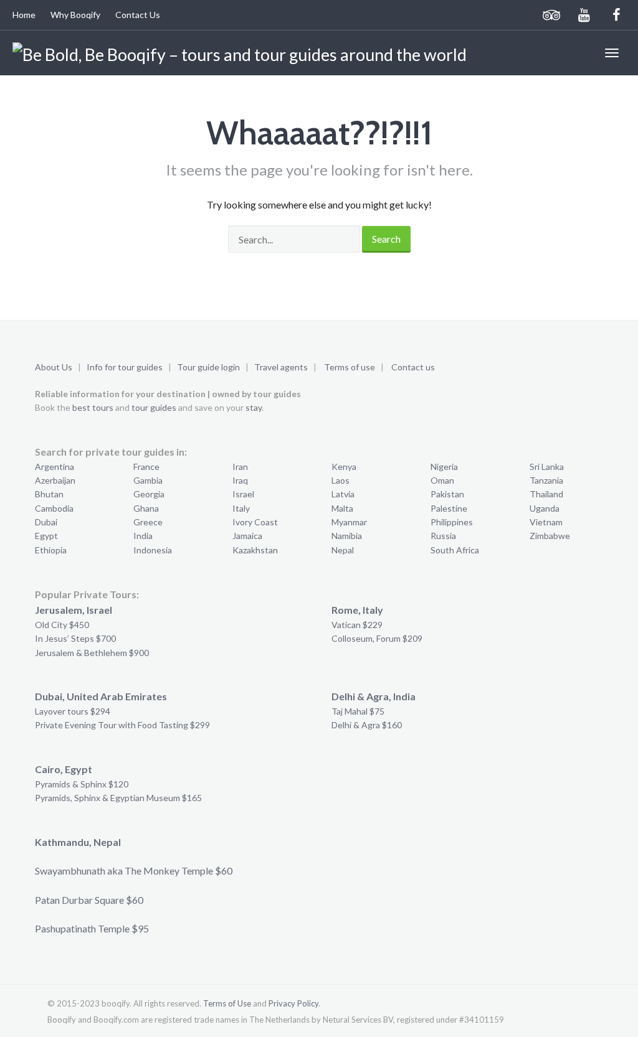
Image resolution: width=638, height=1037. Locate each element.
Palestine (449, 508)
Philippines (452, 522)
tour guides (153, 407)
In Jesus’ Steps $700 (75, 638)
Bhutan (49, 494)
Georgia (148, 494)
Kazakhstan (255, 550)
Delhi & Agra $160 (366, 725)
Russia (443, 535)
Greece (148, 522)
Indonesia (152, 550)
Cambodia (54, 508)
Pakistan (447, 494)
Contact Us (137, 14)
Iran (240, 466)
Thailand (546, 494)
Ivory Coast (255, 522)
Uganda (544, 508)
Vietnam (546, 522)
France (146, 466)
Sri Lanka (547, 466)
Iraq (240, 480)
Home (24, 14)
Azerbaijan (55, 480)
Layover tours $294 (72, 711)
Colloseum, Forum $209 (376, 638)
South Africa (455, 550)
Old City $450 (62, 624)
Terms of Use (227, 1003)
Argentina (54, 466)
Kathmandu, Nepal (78, 842)
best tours (92, 407)
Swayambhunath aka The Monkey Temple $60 (133, 870)
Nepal (342, 550)
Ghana (146, 508)
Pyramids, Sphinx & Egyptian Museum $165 (118, 797)
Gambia (148, 480)
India (143, 535)
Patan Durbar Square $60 (89, 900)
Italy (241, 508)
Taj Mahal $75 (357, 711)
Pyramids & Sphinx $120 (81, 784)
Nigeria (444, 466)
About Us (53, 367)
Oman (442, 480)
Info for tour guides (125, 367)
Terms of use (349, 367)
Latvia (343, 494)
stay (253, 407)
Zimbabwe (550, 535)
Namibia (346, 535)
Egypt (46, 535)
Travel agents (281, 367)
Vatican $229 (357, 624)
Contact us (413, 367)
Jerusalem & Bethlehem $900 (92, 652)
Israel (243, 494)
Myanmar (349, 522)
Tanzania (546, 480)
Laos (340, 480)
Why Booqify (75, 14)
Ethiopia (51, 550)
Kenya (343, 466)
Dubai (46, 522)
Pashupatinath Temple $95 (92, 928)
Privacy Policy (293, 1003)
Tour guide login (208, 367)
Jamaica (247, 535)
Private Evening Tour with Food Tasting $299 (122, 725)
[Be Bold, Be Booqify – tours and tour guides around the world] (239, 52)
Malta (342, 508)
